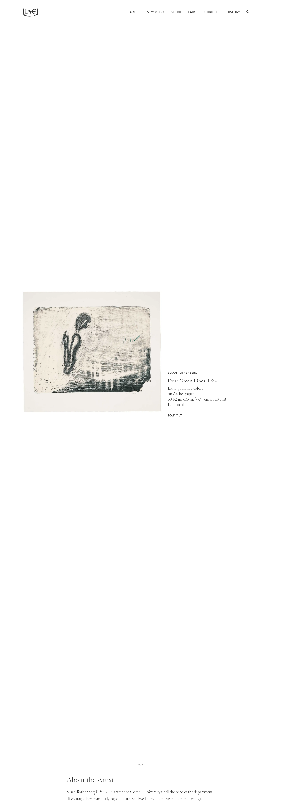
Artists (136, 12)
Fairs (192, 12)
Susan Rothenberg (182, 373)
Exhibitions (212, 12)
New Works (156, 12)
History (233, 12)
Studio (177, 12)
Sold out (175, 415)
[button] (92, 396)
